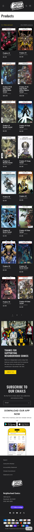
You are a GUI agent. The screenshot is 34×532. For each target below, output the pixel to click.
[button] (3, 6)
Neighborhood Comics (14, 528)
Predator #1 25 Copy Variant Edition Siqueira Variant (24, 89)
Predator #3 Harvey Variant (23, 267)
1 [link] (12, 315)
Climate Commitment (9, 471)
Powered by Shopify (24, 528)
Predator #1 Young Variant (24, 161)
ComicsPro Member (8, 463)
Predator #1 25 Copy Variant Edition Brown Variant (7, 89)
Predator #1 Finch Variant (24, 126)
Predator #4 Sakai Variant (24, 302)
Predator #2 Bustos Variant (7, 231)
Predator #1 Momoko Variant (8, 161)
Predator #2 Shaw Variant (24, 231)
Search (5, 460)
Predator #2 (6, 197)
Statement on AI (8, 474)
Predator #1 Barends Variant (7, 126)
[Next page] (21, 315)
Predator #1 (6, 53)
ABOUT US (10, 372)
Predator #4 (6, 302)
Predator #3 (6, 266)
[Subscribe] (28, 403)
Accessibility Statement (10, 467)
